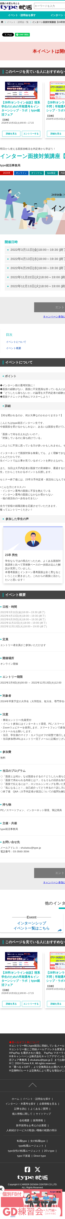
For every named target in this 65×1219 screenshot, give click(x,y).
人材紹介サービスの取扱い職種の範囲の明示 (31, 1130)
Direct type (40, 1155)
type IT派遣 (23, 1155)
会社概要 (24, 1120)
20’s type (49, 1150)
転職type (22, 1140)
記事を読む (20, 1108)
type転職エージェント (31, 1145)
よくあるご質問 (39, 1108)
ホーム (15, 1098)
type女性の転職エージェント (24, 1150)
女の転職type (37, 1140)
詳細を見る (11, 133)
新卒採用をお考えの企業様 (31, 1125)
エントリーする (31, 133)
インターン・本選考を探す (20, 1103)
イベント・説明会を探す (22, 15)
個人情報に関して (22, 1113)
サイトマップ (43, 1113)
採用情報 (38, 1120)
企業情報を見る (48, 1103)
